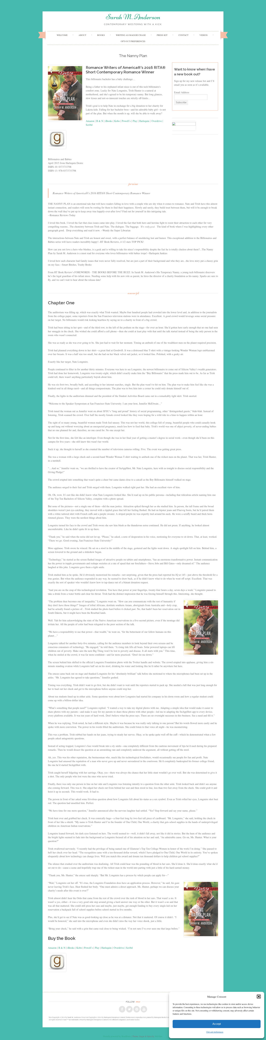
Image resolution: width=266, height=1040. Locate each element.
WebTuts (158, 1036)
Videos (203, 35)
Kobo (117, 121)
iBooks (108, 121)
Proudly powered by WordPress (117, 1036)
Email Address (181, 92)
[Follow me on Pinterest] (136, 1009)
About (82, 35)
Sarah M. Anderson (133, 16)
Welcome (62, 35)
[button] (259, 996)
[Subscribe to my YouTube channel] (144, 1009)
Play (135, 121)
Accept (216, 1023)
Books (101, 35)
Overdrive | (157, 121)
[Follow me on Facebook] (122, 1009)
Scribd (89, 124)
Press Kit (162, 35)
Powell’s (126, 121)
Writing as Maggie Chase (131, 35)
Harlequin (144, 121)
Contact (183, 35)
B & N (99, 121)
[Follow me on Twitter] (129, 1009)
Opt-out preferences (214, 1031)
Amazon (90, 121)
